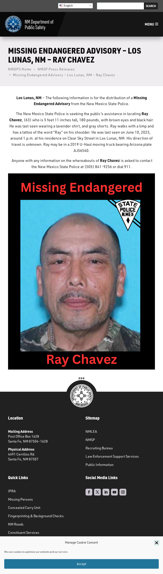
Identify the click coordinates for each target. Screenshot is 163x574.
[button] (157, 543)
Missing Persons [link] (20, 499)
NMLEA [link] (91, 431)
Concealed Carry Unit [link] (24, 507)
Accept (81, 564)
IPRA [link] (12, 491)
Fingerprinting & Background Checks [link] (36, 516)
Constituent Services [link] (23, 532)
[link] (29, 24)
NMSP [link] (90, 440)
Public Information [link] (100, 465)
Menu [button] (149, 24)
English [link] (68, 5)
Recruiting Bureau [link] (99, 448)
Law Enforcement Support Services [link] (112, 456)
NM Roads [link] (16, 524)
